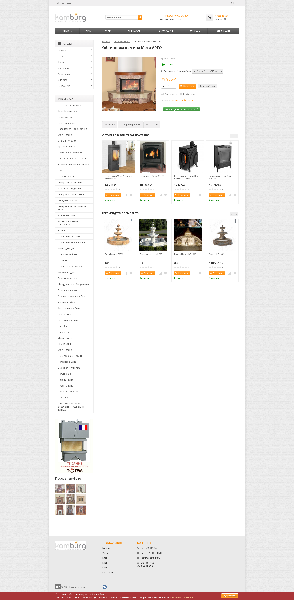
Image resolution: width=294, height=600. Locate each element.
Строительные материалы (72, 242)
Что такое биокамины (69, 105)
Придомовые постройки (70, 152)
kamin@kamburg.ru (150, 557)
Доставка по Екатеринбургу (177, 71)
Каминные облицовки (182, 100)
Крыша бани (64, 343)
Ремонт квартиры (67, 176)
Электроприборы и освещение (74, 164)
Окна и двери (65, 134)
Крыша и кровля (66, 146)
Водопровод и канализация (72, 128)
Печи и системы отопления (72, 158)
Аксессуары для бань (69, 308)
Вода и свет (64, 331)
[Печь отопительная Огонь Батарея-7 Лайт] (188, 157)
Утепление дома (66, 215)
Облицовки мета (122, 41)
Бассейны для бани (68, 320)
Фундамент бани (66, 302)
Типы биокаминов (67, 110)
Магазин (106, 548)
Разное (62, 230)
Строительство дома (69, 236)
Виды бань (63, 326)
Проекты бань (65, 385)
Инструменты (65, 337)
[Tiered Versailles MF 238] (153, 235)
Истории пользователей (71, 194)
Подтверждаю (230, 595)
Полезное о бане (67, 361)
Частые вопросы (66, 122)
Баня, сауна (223, 31)
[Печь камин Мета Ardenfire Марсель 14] (118, 157)
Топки (108, 31)
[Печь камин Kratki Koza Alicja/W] (222, 157)
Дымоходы (134, 31)
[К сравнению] (126, 195)
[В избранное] (131, 195)
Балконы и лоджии (67, 290)
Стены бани (64, 397)
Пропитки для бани (68, 391)
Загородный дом (66, 248)
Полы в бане (64, 373)
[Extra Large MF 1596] (118, 235)
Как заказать (65, 116)
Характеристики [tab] (132, 124)
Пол (60, 170)
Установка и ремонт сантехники (68, 223)
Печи (89, 31)
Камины (67, 31)
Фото (105, 552)
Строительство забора (70, 266)
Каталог (67, 43)
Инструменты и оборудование (74, 284)
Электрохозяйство (68, 254)
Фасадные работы (67, 200)
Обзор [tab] (111, 124)
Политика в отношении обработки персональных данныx (71, 406)
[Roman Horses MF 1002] (188, 235)
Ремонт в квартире (68, 278)
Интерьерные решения (70, 182)
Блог (104, 557)
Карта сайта (108, 572)
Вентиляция (64, 260)
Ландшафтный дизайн (69, 188)
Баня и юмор (64, 314)
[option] (118, 172)
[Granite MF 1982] (222, 235)
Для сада (194, 31)
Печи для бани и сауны (70, 355)
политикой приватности (183, 597)
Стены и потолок (67, 140)
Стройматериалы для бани (72, 296)
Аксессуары (166, 31)
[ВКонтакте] (104, 587)
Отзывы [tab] (154, 124)
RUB (233, 3)
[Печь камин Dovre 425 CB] (153, 157)
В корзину (188, 86)
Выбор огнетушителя (69, 367)
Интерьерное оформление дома (72, 208)
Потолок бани (65, 379)
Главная (106, 41)
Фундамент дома (67, 272)
